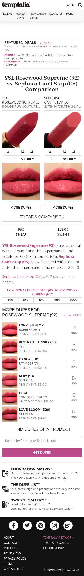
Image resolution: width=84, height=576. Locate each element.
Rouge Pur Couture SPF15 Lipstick (32, 106)
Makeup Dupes (21, 15)
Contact (10, 543)
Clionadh (10, 55)
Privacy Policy (15, 558)
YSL (9, 77)
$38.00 (26, 159)
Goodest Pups (54, 548)
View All (46, 43)
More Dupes (21, 207)
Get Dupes (42, 452)
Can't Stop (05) (58, 83)
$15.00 (68, 159)
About (9, 537)
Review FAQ (12, 553)
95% (57, 300)
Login (69, 5)
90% (41, 300)
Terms (8, 564)
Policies (10, 548)
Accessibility (14, 569)
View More (73, 315)
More (69, 13)
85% (26, 300)
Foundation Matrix (38, 15)
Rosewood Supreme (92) (48, 77)
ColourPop (12, 61)
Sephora (26, 83)
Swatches (56, 13)
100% (73, 300)
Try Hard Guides (56, 543)
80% (10, 300)
